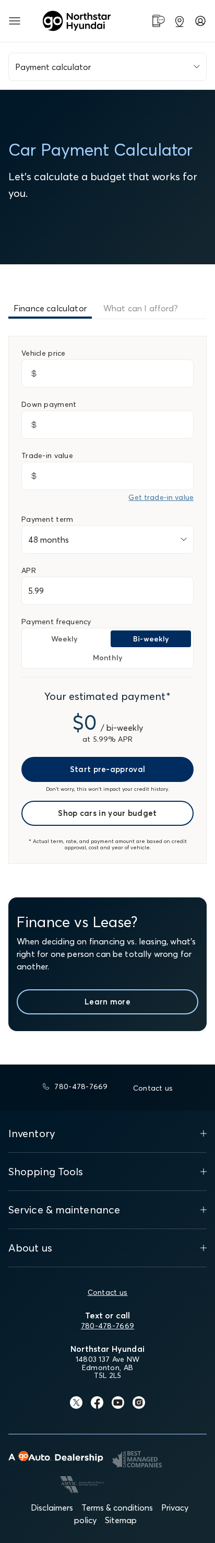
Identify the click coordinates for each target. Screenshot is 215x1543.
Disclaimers (52, 1507)
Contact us (108, 1292)
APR (28, 570)
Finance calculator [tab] (50, 308)
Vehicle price (43, 353)
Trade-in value (47, 455)
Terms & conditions (117, 1507)
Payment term (47, 519)
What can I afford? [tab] (140, 308)
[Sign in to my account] (200, 21)
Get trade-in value (161, 497)
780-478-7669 (107, 1325)
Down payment (48, 404)
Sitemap (121, 1520)
